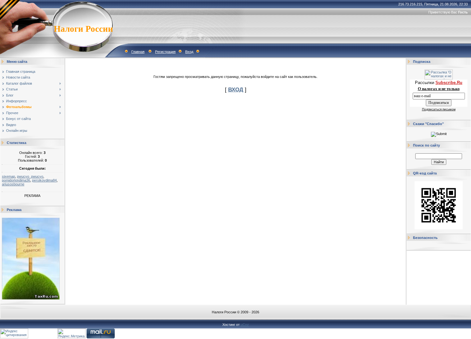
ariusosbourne (13, 184)
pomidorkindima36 (16, 180)
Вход (189, 52)
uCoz (245, 324)
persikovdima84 (44, 180)
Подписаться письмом (439, 109)
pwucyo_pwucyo (30, 176)
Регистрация (165, 52)
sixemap (8, 176)
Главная (138, 52)
